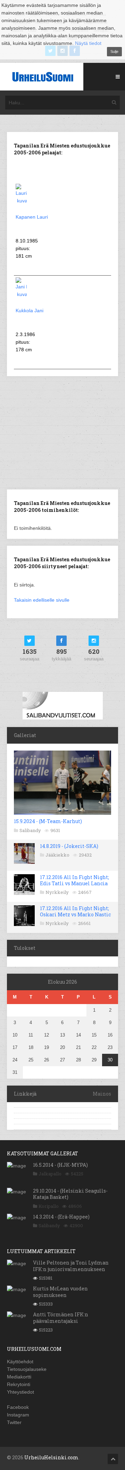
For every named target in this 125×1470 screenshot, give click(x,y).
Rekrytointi (18, 1384)
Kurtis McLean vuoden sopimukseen (60, 1291)
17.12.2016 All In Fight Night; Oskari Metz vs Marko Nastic (75, 911)
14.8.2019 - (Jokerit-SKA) (69, 846)
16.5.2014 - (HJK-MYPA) (60, 1165)
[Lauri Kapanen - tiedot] (21, 200)
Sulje (114, 51)
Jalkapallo (50, 1174)
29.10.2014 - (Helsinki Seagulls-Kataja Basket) (70, 1193)
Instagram (18, 1415)
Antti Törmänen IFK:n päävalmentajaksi (60, 1317)
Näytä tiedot (88, 43)
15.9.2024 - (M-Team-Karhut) (48, 821)
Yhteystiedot (20, 1392)
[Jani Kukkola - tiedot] (21, 294)
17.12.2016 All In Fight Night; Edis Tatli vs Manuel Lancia (74, 880)
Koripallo (49, 1206)
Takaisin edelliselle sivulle (41, 600)
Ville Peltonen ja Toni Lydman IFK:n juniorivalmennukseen (71, 1265)
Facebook (18, 1407)
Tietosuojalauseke (27, 1369)
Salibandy (30, 830)
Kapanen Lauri (32, 217)
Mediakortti (19, 1377)
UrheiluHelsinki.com (51, 1457)
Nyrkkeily (57, 892)
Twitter (14, 1422)
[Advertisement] (65, 432)
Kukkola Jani (29, 310)
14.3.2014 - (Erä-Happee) (61, 1216)
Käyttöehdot (20, 1361)
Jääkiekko (57, 855)
